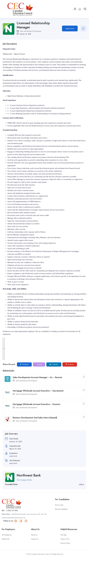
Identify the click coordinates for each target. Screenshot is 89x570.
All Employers (6, 535)
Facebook (25, 364)
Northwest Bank (29, 475)
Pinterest (71, 364)
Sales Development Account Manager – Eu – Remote (37, 377)
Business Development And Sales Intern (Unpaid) (35, 417)
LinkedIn (55, 364)
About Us (34, 535)
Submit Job (5, 539)
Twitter (39, 364)
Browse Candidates (61, 509)
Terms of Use (64, 539)
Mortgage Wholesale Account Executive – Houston (36, 404)
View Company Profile (24, 480)
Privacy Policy (65, 543)
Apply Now (70, 28)
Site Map (63, 535)
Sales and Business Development (30, 31)
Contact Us (34, 539)
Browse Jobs (59, 505)
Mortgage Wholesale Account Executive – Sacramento (38, 390)
